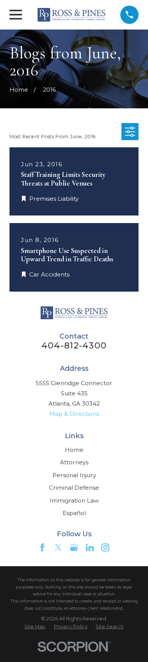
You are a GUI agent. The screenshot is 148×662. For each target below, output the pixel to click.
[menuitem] (35, 626)
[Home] (71, 15)
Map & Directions (74, 413)
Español (74, 513)
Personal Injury (74, 475)
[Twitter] (58, 547)
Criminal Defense (74, 487)
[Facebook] (42, 547)
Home (74, 449)
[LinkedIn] (90, 547)
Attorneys (74, 462)
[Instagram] (105, 547)
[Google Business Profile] (74, 547)
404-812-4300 (74, 345)
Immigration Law (74, 500)
